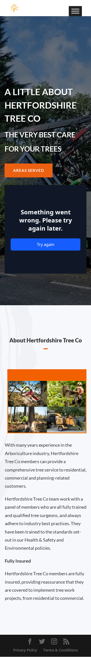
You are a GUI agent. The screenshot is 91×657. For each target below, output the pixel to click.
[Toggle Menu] (75, 11)
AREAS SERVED (28, 170)
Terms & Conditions (60, 650)
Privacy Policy (25, 650)
